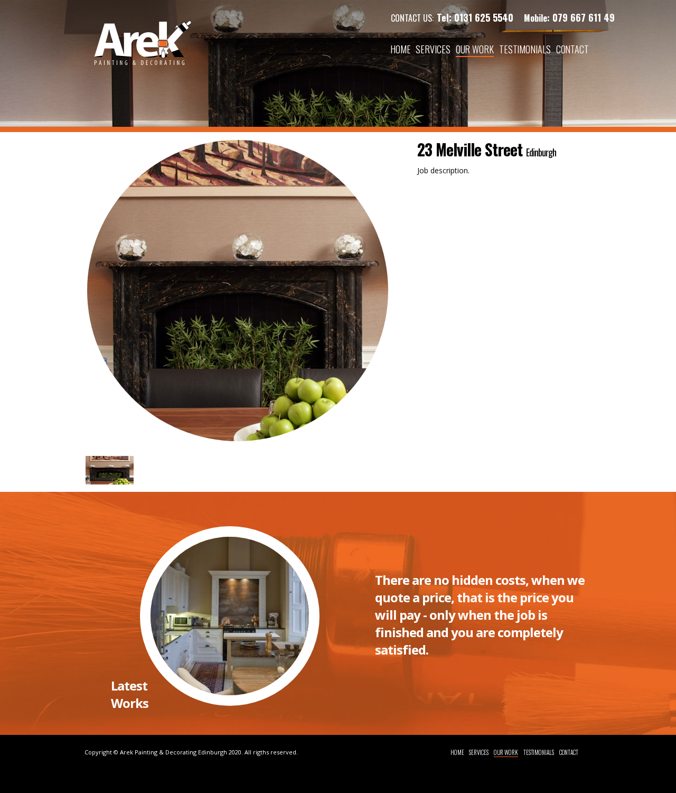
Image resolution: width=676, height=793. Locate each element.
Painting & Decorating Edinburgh (181, 752)
